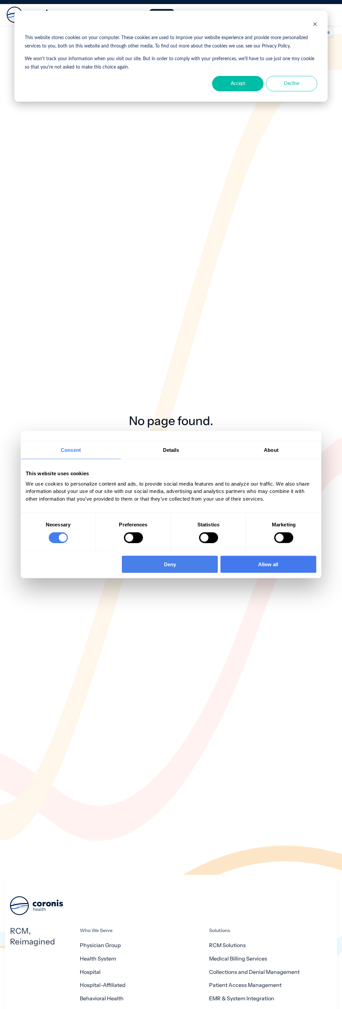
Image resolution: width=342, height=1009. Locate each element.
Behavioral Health (102, 998)
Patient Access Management (245, 985)
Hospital (90, 972)
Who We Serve (96, 930)
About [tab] (271, 449)
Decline (291, 83)
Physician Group (100, 945)
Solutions (219, 930)
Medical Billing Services (238, 958)
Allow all (268, 564)
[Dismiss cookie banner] (315, 25)
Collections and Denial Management (254, 972)
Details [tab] (171, 449)
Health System (98, 958)
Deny (170, 564)
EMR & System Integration (241, 998)
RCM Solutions (227, 945)
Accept (238, 83)
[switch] (133, 537)
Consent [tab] (71, 449)
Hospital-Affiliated (103, 985)
